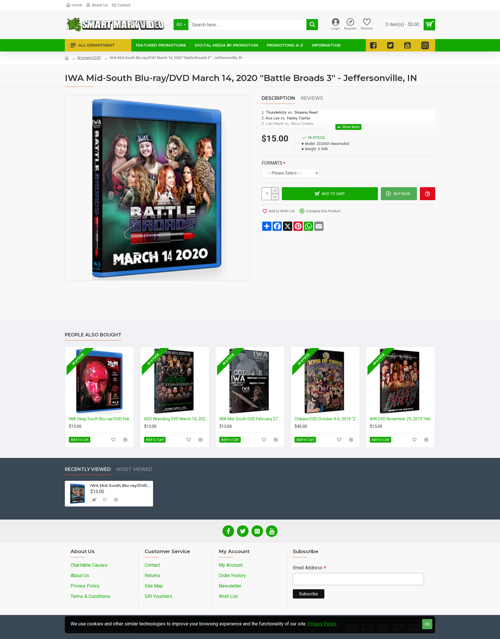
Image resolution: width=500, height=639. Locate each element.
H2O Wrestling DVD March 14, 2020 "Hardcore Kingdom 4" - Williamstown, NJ (176, 419)
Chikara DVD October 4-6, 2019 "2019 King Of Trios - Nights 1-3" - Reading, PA (326, 419)
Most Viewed (134, 469)
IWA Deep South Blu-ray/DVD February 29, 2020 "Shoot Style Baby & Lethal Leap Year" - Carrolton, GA (101, 419)
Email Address (309, 568)
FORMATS (272, 163)
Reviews (312, 98)
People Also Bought (93, 335)
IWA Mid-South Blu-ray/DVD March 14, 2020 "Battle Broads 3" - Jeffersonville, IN (120, 485)
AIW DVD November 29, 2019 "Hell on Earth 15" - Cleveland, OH (401, 419)
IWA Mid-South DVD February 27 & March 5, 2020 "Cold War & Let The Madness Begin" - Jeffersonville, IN (251, 419)
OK (427, 624)
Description (278, 98)
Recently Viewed (88, 469)
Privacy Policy (322, 624)
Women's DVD (89, 58)
